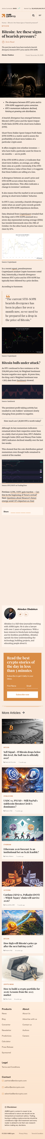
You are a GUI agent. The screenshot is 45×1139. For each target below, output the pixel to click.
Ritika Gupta (8, 999)
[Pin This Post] (23, 510)
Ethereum (7, 844)
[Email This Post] (28, 510)
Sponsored (6, 1053)
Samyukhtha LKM (10, 905)
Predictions (6, 1036)
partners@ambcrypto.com (16, 1081)
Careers (25, 1036)
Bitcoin (5, 26)
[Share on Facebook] (13, 510)
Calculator (6, 1042)
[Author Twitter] (20, 614)
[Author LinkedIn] (26, 614)
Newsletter (6, 1030)
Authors (25, 1030)
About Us (26, 1014)
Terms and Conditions (11, 1067)
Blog (4, 1019)
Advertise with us (29, 1019)
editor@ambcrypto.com (15, 1087)
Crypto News (9, 984)
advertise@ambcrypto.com (16, 1094)
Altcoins (7, 890)
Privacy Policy (23, 1133)
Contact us (27, 1025)
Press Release (7, 1047)
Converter (6, 1025)
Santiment (21, 380)
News (4, 1014)
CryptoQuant (25, 214)
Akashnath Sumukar (10, 762)
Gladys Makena (9, 856)
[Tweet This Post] (18, 510)
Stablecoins (8, 796)
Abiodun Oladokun (8, 55)
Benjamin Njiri (8, 811)
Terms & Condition (37, 1133)
